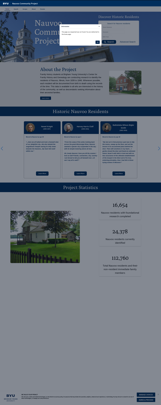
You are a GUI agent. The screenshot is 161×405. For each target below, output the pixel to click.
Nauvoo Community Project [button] (25, 3)
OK (97, 42)
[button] (6, 3)
